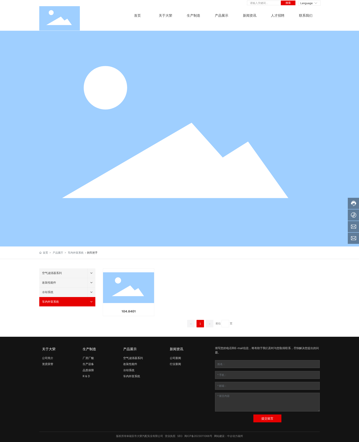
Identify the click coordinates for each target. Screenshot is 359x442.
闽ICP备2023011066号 (198, 436)
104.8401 (129, 311)
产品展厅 (58, 252)
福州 (240, 436)
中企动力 (232, 436)
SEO (179, 436)
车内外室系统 (76, 252)
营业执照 (170, 436)
